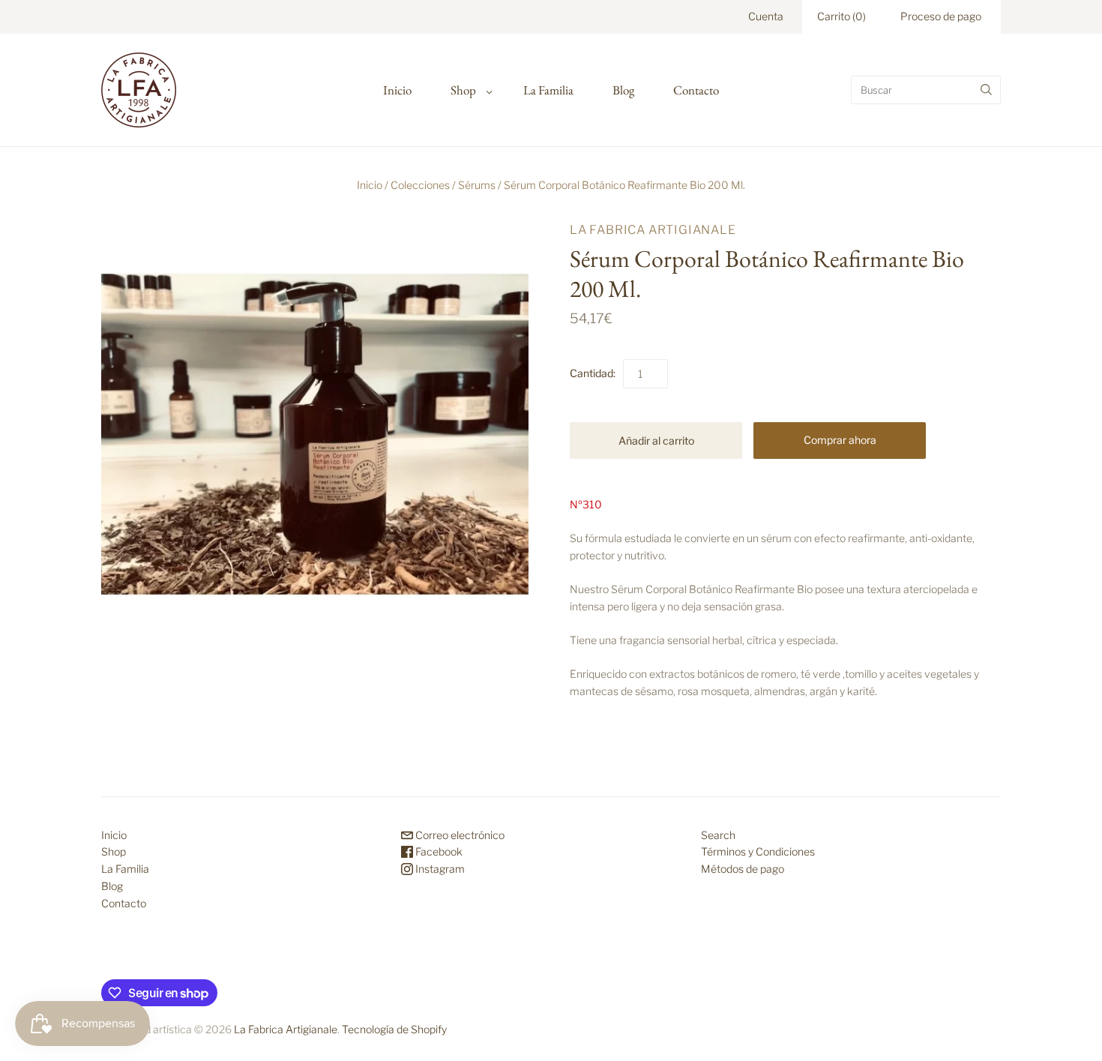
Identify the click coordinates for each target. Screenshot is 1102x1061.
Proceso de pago (940, 16)
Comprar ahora (840, 439)
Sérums (477, 184)
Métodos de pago (742, 868)
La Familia (548, 90)
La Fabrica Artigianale (653, 230)
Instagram (439, 868)
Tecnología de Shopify (394, 1029)
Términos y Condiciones (758, 851)
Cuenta (765, 16)
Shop (463, 90)
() (841, 16)
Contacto (696, 90)
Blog (623, 90)
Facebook (438, 851)
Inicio (397, 90)
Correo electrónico (459, 835)
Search (718, 835)
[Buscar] (986, 90)
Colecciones (420, 184)
